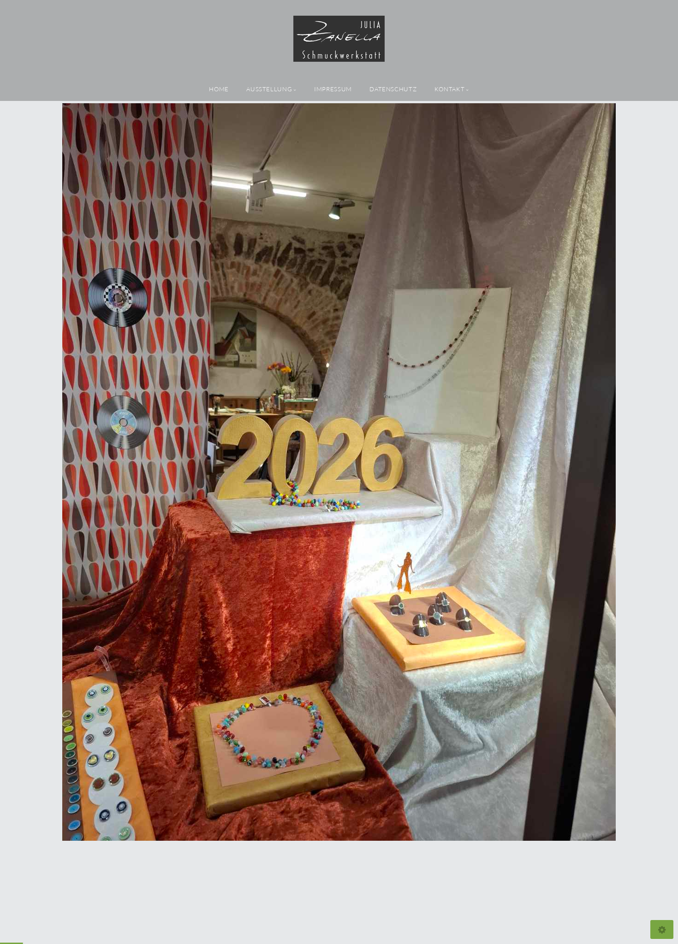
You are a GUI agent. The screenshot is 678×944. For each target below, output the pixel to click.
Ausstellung (269, 89)
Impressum (333, 89)
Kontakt (449, 89)
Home (219, 89)
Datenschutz (392, 89)
